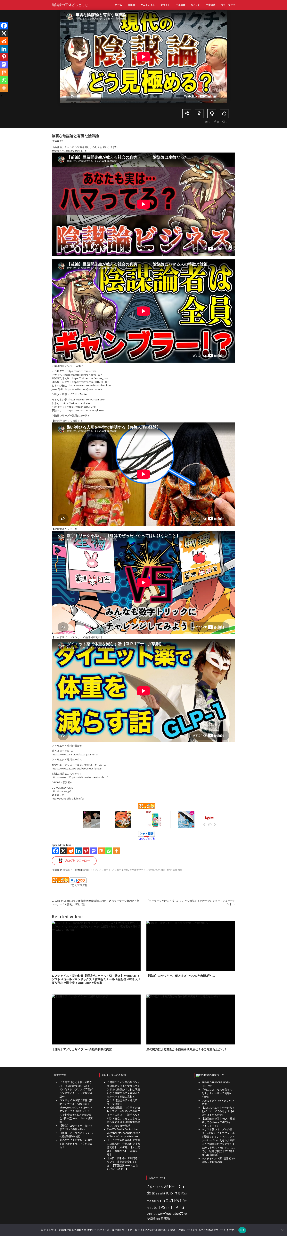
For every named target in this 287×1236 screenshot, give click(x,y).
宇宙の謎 (210, 4)
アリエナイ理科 (120, 869)
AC (158, 1187)
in (175, 1193)
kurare (86, 869)
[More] (116, 850)
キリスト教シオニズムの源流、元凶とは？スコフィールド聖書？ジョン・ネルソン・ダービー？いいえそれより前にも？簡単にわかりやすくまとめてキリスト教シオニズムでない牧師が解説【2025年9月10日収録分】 (218, 1142)
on (162, 1200)
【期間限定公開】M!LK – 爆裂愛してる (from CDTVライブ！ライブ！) (218, 1122)
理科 (163, 869)
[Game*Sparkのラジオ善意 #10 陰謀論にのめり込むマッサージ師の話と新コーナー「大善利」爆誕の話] (55, 67)
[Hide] (1, 95)
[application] (143, 56)
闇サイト (165, 4)
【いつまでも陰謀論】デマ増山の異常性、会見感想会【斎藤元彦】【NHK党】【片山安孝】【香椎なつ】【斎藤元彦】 (123, 1147)
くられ (94, 869)
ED (153, 1193)
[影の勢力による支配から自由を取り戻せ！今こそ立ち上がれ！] (190, 1019)
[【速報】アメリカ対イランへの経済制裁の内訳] (96, 1019)
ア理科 (150, 869)
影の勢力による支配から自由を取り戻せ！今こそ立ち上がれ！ (186, 1049)
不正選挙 (180, 4)
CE (176, 1187)
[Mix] (101, 850)
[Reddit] (70, 850)
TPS (161, 1207)
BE (171, 1186)
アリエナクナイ (137, 869)
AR (166, 1187)
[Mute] (219, 100)
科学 (169, 869)
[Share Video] (186, 113)
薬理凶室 (177, 869)
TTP (174, 1207)
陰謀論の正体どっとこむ (70, 5)
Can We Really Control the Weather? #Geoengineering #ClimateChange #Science (123, 1132)
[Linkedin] (78, 850)
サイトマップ (228, 4)
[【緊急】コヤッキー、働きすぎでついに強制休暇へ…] (190, 946)
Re (185, 1200)
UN (148, 1213)
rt (147, 1208)
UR (151, 1213)
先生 (157, 869)
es (157, 1193)
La (185, 1193)
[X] (63, 850)
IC (167, 1193)
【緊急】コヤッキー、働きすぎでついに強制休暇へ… (180, 976)
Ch (181, 1186)
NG (154, 1201)
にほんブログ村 (146, 838)
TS (167, 1208)
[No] (282, 1230)
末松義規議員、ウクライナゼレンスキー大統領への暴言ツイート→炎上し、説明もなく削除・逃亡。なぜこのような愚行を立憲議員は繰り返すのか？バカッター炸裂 (123, 1116)
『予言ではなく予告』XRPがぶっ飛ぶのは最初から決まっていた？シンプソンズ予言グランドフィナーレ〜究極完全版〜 (76, 1089)
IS (179, 1193)
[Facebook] (55, 850)
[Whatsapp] (108, 850)
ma (148, 1201)
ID (171, 1193)
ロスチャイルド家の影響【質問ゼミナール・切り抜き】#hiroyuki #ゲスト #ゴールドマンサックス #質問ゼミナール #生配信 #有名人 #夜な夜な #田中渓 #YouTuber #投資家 (96, 979)
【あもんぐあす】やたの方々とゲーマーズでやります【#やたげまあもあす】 (218, 1111)
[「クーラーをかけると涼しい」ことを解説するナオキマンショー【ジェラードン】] (232, 67)
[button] (143, 57)
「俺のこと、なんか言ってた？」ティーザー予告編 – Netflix (217, 1093)
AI (162, 1187)
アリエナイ (105, 869)
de (148, 1193)
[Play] (62, 100)
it (182, 1193)
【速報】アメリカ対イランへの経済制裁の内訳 (82, 1049)
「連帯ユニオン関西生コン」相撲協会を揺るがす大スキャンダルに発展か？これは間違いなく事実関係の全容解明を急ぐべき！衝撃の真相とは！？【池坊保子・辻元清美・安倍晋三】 (123, 1093)
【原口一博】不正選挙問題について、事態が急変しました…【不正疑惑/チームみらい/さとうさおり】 (123, 1163)
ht (163, 1193)
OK (242, 1230)
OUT (170, 1200)
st (151, 1207)
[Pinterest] (86, 850)
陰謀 (158, 1218)
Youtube (172, 1213)
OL (158, 1201)
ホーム (118, 4)
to (155, 1207)
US (155, 1214)
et (161, 1193)
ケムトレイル (148, 4)
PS (176, 1200)
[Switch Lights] (199, 113)
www (161, 1213)
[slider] (137, 100)
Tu (181, 1207)
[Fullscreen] (224, 100)
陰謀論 (131, 4)
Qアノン (195, 4)
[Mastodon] (93, 850)
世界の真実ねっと (214, 1075)
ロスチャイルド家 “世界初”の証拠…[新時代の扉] (218, 1160)
